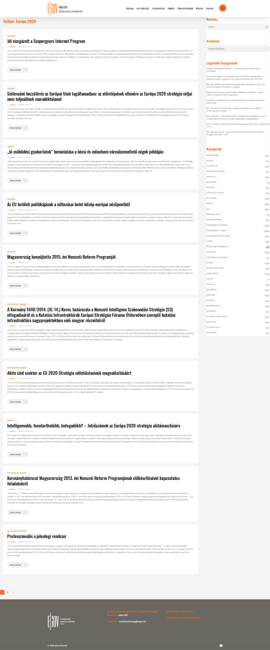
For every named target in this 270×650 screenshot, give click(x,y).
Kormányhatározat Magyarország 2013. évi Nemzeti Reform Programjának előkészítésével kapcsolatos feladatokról (93, 481)
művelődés (211, 252)
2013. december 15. (27, 379)
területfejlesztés (213, 305)
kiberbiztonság (213, 214)
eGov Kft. (123, 615)
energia (10, 146)
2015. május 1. (25, 263)
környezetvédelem (214, 219)
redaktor (12, 47)
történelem (211, 311)
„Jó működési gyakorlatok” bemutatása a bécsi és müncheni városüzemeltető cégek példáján (85, 151)
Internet (11, 88)
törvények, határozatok (217, 316)
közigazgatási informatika (218, 236)
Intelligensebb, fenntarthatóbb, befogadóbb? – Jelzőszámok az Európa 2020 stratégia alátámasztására (93, 425)
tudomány (211, 322)
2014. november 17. (27, 326)
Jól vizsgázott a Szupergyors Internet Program (46, 41)
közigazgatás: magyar (16, 304)
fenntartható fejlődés (216, 171)
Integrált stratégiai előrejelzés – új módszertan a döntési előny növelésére (233, 69)
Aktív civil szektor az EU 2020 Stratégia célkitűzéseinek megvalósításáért (69, 372)
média (209, 241)
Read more (15, 70)
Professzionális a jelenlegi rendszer (37, 536)
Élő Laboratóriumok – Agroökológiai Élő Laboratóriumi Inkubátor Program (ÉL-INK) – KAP (235, 133)
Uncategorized (213, 327)
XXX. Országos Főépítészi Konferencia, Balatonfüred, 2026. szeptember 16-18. (238, 125)
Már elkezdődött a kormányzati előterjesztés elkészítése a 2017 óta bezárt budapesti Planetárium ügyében (236, 85)
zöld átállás (212, 332)
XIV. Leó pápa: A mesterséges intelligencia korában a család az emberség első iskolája (234, 109)
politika (210, 263)
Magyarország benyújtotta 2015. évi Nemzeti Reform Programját (61, 256)
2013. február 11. (26, 542)
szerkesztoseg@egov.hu (132, 621)
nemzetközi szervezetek (217, 257)
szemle (210, 279)
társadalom (212, 289)
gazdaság (11, 36)
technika (210, 300)
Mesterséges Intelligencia (238, 246)
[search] (221, 6)
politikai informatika (215, 268)
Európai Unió (212, 166)
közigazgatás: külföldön (217, 225)
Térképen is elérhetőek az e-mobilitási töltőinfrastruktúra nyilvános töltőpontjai (236, 101)
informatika (212, 198)
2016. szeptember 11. (28, 210)
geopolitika (211, 182)
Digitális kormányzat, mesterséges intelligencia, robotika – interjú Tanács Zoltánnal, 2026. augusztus (235, 93)
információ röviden (215, 193)
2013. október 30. (26, 431)
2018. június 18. (26, 47)
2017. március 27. (26, 157)
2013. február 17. (26, 489)
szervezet (211, 284)
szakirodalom (213, 273)
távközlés (211, 295)
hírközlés (211, 187)
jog (208, 209)
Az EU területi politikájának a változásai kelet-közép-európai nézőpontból (68, 204)
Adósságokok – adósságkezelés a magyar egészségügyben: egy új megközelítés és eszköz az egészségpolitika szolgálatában (236, 117)
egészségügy (212, 155)
